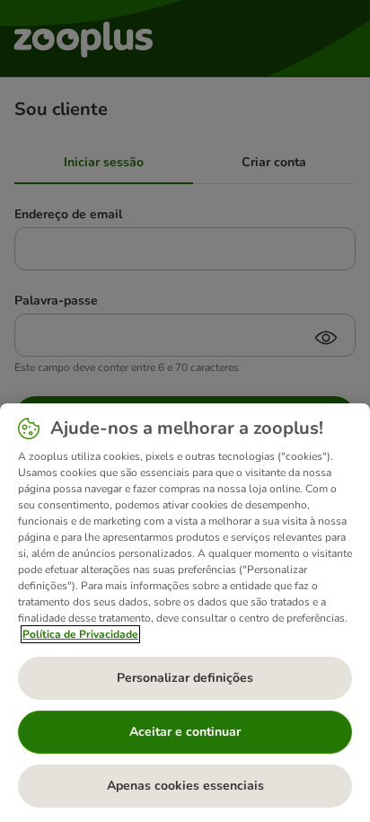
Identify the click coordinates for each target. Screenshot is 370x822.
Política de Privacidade (80, 634)
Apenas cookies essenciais (185, 785)
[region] (185, 612)
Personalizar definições (185, 677)
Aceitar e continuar (185, 731)
